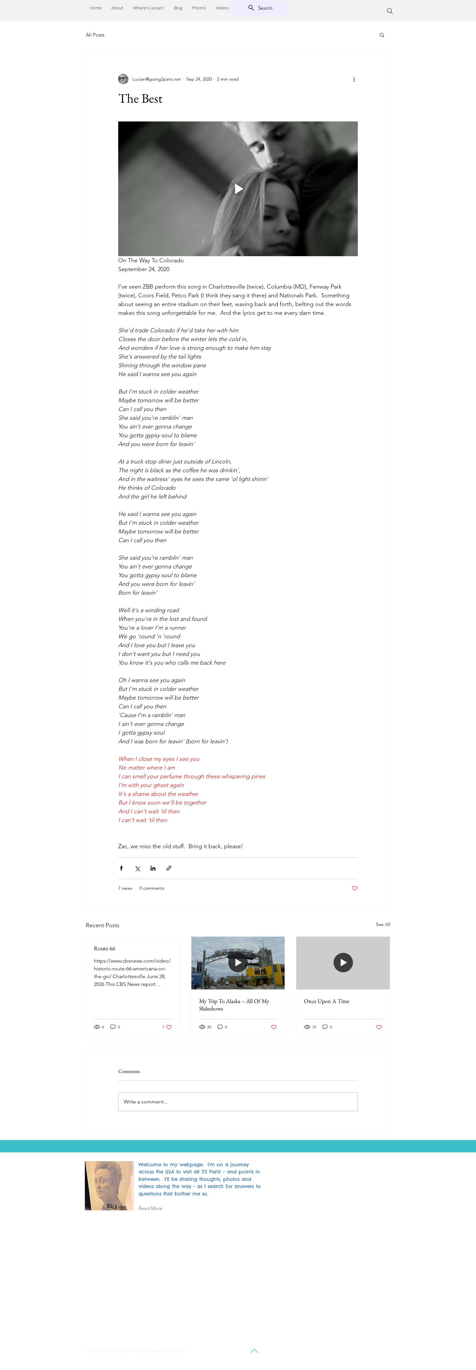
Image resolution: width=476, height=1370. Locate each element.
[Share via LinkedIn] (153, 868)
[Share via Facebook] (121, 868)
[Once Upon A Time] (343, 963)
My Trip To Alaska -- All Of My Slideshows (234, 1004)
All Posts (95, 35)
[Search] (390, 11)
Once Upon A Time (326, 1001)
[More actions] (354, 79)
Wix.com (178, 1351)
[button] (382, 34)
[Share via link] (169, 868)
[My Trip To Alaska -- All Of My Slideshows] (238, 963)
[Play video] (238, 188)
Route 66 (104, 948)
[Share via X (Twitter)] (137, 868)
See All (383, 924)
